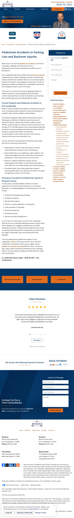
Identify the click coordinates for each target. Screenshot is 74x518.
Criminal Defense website (35, 489)
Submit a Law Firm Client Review (37, 346)
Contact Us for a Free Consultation (12, 401)
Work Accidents (58, 179)
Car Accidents (57, 108)
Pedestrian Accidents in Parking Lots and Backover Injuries (62, 137)
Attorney (17, 9)
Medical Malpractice (59, 116)
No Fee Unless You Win (12, 279)
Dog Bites (56, 114)
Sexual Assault (58, 173)
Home (5, 9)
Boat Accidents (58, 106)
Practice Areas (30, 9)
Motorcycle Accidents (60, 118)
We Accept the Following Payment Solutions (24, 362)
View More (37, 340)
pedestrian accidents (27, 64)
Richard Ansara (39, 75)
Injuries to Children (59, 112)
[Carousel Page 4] (40, 334)
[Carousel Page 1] (30, 334)
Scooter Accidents (59, 171)
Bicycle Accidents (58, 104)
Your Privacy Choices (12, 485)
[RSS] (18, 465)
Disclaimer (27, 430)
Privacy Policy (36, 430)
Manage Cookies (36, 485)
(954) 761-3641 (64, 4)
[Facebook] (3, 465)
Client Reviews (37, 279)
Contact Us (58, 9)
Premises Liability (59, 167)
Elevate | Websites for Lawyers (60, 511)
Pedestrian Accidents (21, 44)
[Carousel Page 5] (44, 334)
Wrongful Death (58, 181)
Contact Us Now (60, 93)
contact (13, 242)
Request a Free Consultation (12, 21)
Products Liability (59, 169)
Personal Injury (10, 44)
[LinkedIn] (10, 465)
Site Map (44, 430)
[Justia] (14, 465)
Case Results (44, 9)
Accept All (8, 513)
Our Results (61, 279)
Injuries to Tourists (59, 177)
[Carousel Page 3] (37, 334)
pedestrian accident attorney (13, 246)
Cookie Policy (25, 485)
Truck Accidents (58, 175)
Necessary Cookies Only (24, 513)
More (69, 9)
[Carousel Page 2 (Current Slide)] (33, 334)
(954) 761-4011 (49, 444)
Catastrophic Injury (59, 110)
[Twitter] (7, 465)
